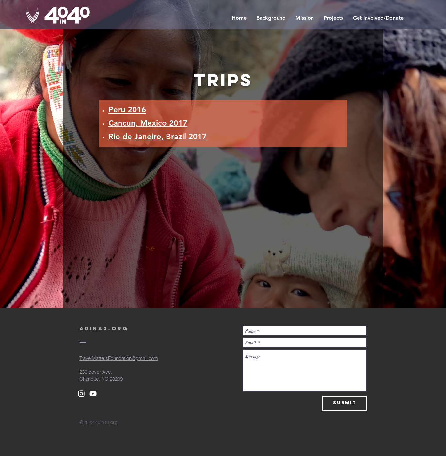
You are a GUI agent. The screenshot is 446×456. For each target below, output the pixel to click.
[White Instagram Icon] (81, 393)
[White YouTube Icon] (93, 393)
